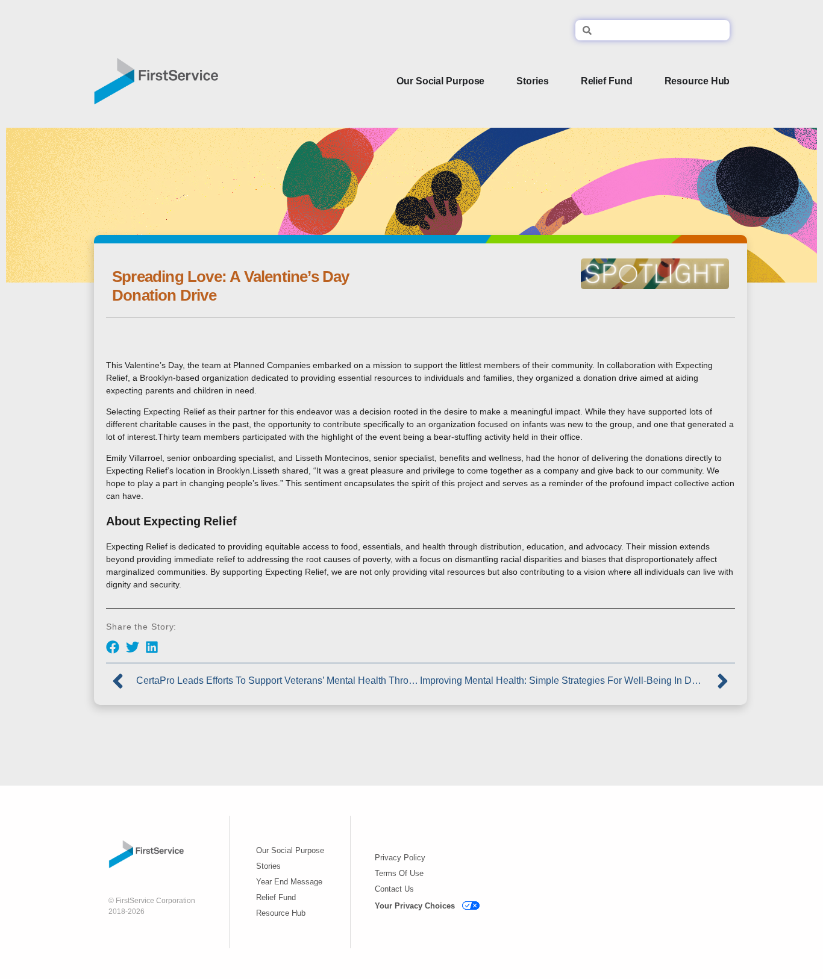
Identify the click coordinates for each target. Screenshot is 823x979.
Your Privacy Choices (415, 905)
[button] (113, 647)
